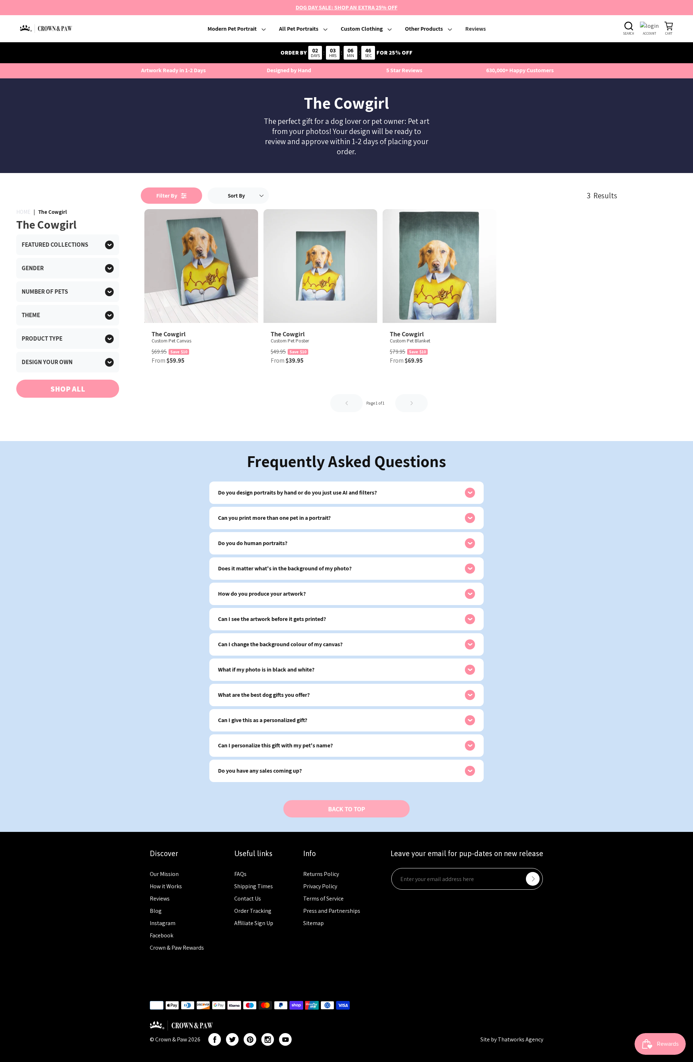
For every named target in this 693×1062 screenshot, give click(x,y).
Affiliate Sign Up (253, 923)
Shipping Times (253, 886)
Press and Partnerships (331, 911)
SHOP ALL (68, 389)
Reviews (160, 898)
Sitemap (313, 923)
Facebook (161, 935)
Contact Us (247, 898)
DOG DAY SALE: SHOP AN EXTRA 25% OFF (346, 7)
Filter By (168, 195)
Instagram (162, 923)
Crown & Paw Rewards (177, 947)
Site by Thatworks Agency (511, 1039)
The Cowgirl (52, 211)
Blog (156, 911)
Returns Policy (321, 874)
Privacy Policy (320, 886)
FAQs (240, 874)
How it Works (166, 886)
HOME (23, 211)
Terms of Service (323, 898)
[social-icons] (214, 1039)
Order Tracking (252, 911)
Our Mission (164, 874)
